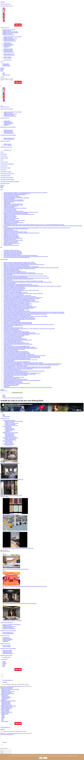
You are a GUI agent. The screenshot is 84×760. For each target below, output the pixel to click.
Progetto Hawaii (3, 169)
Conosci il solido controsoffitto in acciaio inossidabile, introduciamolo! (16, 197)
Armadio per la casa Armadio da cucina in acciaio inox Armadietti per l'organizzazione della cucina (21, 232)
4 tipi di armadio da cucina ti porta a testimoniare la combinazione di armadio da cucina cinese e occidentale (23, 362)
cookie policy (69, 755)
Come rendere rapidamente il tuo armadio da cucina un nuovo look (16, 351)
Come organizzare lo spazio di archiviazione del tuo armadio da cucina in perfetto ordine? (20, 374)
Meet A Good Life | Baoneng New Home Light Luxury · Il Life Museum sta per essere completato (21, 301)
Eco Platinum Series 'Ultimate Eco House (11, 269)
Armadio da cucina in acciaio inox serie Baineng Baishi (14, 200)
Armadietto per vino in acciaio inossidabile (10, 32)
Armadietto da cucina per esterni (8, 34)
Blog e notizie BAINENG (5, 551)
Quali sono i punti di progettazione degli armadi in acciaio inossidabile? (16, 334)
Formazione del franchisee (8, 376)
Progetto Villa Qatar (4, 161)
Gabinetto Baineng (7, 202)
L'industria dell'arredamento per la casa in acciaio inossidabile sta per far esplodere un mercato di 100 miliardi (23, 273)
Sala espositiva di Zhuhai (4, 183)
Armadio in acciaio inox (4, 27)
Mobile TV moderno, (7, 56)
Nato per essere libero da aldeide (9, 283)
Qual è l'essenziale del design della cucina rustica (12, 340)
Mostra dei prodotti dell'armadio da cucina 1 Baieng (13, 382)
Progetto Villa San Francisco (5, 167)
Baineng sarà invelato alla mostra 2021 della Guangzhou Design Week (16, 265)
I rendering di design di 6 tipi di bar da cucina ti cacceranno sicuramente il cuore (18, 368)
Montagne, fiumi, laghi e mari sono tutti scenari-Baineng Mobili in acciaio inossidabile (19, 262)
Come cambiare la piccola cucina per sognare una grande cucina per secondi (17, 295)
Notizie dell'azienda (6, 74)
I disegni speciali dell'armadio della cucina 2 (11, 243)
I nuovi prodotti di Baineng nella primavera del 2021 (13, 325)
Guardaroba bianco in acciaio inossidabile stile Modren (13, 222)
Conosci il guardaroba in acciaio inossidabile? (12, 320)
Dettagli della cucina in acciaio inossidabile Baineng (13, 238)
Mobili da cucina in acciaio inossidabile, (11, 350)
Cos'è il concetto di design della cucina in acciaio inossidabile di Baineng (17, 346)
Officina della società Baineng (9, 198)
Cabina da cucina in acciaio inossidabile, (11, 195)
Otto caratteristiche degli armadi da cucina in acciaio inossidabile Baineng (17, 361)
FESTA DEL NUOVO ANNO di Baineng (11, 384)
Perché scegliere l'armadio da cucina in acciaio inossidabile (14, 220)
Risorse (1, 70)
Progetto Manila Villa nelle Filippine (7, 163)
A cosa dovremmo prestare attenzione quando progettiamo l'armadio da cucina (18, 339)
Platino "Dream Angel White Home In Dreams (12, 270)
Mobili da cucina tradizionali (8, 39)
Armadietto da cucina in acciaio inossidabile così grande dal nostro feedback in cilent (19, 214)
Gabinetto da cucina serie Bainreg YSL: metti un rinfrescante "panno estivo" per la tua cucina (20, 359)
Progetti (1, 67)
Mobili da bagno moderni (8, 48)
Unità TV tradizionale (7, 57)
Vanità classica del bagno (8, 49)
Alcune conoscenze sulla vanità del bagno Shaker (12, 252)
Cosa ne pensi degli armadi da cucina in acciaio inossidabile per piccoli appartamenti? (19, 354)
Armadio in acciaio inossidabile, (9, 219)
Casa (1, 105)
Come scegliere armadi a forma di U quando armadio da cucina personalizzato (18, 303)
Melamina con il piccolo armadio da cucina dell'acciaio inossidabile (16, 213)
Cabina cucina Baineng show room (10, 239)
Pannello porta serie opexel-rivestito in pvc (11, 245)
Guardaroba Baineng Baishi (9, 201)
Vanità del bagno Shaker (7, 50)
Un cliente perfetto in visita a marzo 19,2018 (12, 378)
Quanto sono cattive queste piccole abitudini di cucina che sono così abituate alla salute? (19, 272)
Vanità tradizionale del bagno (8, 51)
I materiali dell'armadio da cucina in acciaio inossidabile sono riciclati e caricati (18, 284)
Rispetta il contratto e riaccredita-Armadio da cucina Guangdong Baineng (17, 353)
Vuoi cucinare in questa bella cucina (10, 210)
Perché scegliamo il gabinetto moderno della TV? (12, 254)
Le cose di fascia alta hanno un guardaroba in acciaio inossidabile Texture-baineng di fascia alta (21, 212)
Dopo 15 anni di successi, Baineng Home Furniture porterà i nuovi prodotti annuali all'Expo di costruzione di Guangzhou (25, 275)
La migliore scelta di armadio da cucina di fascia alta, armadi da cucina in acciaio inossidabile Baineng (22, 380)
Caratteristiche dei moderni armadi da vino (11, 250)
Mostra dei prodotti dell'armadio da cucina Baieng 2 (13, 381)
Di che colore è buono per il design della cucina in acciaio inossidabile (16, 331)
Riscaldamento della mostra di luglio (10, 223)
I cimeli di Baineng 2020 (8, 326)
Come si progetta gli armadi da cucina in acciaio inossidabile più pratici (16, 352)
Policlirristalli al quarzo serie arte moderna (11, 235)
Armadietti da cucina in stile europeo (10, 38)
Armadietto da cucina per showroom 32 (11, 241)
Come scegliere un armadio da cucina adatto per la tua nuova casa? (16, 371)
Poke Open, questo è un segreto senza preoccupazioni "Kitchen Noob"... (17, 257)
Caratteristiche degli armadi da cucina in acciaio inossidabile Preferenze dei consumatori (19, 300)
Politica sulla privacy (9, 687)
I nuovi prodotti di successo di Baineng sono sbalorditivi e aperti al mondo (17, 315)
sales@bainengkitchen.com (5, 4)
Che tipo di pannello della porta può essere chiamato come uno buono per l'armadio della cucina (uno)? (22, 373)
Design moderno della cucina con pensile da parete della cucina (11, 479)
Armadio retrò (6, 46)
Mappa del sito (3, 687)
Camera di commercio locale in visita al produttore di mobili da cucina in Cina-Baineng (19, 347)
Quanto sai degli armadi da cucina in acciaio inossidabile (14, 309)
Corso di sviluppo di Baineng (9, 360)
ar (5, 95)
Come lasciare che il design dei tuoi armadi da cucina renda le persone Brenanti (18, 344)
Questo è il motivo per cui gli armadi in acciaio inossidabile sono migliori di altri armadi (19, 332)
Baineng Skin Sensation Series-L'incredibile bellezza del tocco (15, 271)
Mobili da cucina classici (8, 37)
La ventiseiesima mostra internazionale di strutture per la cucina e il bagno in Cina (18, 278)
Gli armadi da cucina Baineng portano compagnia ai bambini (15, 288)
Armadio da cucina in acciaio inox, (10, 209)
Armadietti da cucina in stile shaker (9, 40)
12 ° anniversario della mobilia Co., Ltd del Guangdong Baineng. (15, 365)
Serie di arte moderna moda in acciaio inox (10, 514)
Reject (41, 757)
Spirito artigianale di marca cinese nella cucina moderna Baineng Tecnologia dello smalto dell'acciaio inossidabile (24, 370)
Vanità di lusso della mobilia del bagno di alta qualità (9, 463)
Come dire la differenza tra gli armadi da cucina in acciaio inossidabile (16, 308)
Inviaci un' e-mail (3, 390)
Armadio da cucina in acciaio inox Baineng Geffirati (13, 204)
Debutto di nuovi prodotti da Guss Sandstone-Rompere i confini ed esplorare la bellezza (19, 268)
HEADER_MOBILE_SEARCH (17, 392)
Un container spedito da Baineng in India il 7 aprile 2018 (14, 377)
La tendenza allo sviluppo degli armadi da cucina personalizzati (15, 338)
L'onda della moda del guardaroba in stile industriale (13, 253)
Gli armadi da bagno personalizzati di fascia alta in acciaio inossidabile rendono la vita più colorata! (21, 298)
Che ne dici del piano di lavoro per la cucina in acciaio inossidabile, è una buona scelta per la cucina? (22, 333)
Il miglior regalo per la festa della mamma (11, 329)
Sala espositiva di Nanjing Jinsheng (6, 177)
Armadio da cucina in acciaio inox (9, 29)
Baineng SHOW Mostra (8, 274)
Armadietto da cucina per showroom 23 (11, 233)
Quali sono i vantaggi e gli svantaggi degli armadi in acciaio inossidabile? (17, 310)
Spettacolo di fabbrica (7, 65)
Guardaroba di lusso (7, 45)
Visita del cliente (7, 386)
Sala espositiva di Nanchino (5, 175)
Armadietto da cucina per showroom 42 (11, 242)
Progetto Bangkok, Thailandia (5, 171)
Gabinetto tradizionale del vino (9, 54)
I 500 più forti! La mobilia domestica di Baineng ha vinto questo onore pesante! (18, 322)
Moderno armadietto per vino (8, 53)
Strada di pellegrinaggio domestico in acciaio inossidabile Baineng (15, 276)
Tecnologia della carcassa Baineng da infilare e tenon (13, 203)
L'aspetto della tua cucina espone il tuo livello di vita (13, 337)
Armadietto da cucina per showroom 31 (11, 234)
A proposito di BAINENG (8, 229)
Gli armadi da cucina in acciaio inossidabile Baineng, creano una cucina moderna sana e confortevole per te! (23, 297)
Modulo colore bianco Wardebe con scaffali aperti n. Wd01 (11, 495)
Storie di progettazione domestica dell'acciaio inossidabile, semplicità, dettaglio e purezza (20, 318)
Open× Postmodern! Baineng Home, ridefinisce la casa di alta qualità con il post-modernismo (20, 255)
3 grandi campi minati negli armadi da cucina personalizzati (14, 349)
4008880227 (2, 1)
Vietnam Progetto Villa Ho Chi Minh (7, 173)
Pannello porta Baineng (8, 244)
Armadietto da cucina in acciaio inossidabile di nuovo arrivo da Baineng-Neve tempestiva (20, 296)
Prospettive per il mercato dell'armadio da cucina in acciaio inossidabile (16, 304)
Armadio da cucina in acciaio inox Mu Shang (12, 321)
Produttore (2, 68)
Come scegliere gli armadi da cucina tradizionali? (12, 251)
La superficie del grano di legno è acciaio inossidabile (13, 240)
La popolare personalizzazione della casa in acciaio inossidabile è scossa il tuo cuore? (19, 299)
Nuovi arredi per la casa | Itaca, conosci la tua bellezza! (13, 294)
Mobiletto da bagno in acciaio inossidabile (10, 31)
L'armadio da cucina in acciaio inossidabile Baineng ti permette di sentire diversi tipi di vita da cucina (22, 356)
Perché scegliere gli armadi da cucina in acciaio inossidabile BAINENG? (17, 383)
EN (5, 8)
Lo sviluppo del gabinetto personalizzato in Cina (12, 369)
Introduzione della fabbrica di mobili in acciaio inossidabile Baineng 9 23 (17, 193)
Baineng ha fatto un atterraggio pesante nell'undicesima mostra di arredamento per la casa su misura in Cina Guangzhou (25, 314)
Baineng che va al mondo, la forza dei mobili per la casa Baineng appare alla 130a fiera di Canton (21, 266)
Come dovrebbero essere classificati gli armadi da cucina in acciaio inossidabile (18, 305)
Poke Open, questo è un (8, 279)
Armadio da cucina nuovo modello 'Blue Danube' (13, 330)
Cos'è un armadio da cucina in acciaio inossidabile (13, 336)
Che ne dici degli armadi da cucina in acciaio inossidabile (14, 335)
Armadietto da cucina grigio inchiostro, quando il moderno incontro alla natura (18, 323)
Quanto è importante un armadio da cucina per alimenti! (14, 289)
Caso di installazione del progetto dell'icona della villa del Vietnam (16, 228)
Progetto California (3, 165)
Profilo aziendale (6, 63)
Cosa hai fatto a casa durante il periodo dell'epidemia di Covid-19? (16, 292)
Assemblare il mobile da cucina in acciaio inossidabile (13, 199)
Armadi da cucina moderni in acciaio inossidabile (12, 36)
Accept (45, 757)
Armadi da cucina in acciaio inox (10, 215)
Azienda (1, 61)
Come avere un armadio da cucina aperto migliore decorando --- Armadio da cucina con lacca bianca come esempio (24, 355)
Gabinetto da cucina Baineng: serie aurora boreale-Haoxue (14, 287)
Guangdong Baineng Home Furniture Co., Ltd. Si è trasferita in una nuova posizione (19, 317)
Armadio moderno (6, 42)
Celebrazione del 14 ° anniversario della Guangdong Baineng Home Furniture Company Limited (21, 290)
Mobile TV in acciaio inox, (8, 33)
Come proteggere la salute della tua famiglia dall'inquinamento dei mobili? (17, 358)
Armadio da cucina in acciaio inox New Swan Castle (13, 327)
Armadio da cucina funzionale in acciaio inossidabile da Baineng (15, 231)
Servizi (1, 69)
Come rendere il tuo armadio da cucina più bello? (12, 291)
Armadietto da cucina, (7, 59)
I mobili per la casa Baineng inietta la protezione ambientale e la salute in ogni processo (19, 319)
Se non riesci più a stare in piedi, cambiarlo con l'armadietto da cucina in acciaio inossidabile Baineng (22, 357)
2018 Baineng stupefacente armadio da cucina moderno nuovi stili (15, 379)
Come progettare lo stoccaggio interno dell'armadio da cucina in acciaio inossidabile (19, 307)
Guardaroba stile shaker (7, 43)
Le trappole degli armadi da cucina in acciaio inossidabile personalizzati (16, 302)
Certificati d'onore (6, 64)
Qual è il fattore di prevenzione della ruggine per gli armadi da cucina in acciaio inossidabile (20, 306)
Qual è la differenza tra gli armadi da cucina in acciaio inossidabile (15, 375)
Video (4, 72)
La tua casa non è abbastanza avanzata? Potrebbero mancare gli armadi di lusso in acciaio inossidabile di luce (23, 293)
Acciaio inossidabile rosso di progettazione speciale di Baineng (15, 208)
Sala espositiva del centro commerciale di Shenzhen (9, 181)
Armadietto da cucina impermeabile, (10, 216)
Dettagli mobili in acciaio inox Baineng (11, 230)
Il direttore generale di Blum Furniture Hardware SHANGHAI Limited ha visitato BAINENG (21, 348)
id (5, 21)
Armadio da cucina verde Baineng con (11, 205)
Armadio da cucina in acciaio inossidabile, (11, 218)
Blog (4, 73)
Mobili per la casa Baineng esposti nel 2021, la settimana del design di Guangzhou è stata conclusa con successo (24, 264)
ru (5, 92)
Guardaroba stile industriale (8, 44)
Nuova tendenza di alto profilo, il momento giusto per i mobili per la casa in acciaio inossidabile (21, 285)
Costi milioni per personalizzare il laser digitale (12, 196)
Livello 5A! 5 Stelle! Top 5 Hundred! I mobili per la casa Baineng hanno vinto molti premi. (20, 263)
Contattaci (2, 76)
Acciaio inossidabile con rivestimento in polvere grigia (13, 211)
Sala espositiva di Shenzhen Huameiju (7, 179)
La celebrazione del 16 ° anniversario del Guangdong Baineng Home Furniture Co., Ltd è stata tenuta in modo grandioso (25, 316)
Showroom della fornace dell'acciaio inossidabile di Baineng (14, 194)
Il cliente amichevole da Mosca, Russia (11, 385)
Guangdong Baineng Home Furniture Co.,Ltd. (15, 686)
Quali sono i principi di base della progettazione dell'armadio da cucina (16, 343)
